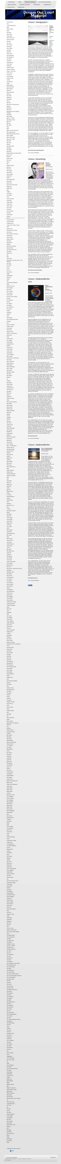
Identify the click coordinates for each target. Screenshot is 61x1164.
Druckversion (10, 1157)
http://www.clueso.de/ (32, 435)
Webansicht (53, 1157)
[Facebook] (11, 1151)
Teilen (30, 585)
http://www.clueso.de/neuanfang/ (35, 270)
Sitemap (15, 1157)
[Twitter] (13, 1151)
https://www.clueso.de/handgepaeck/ (36, 150)
